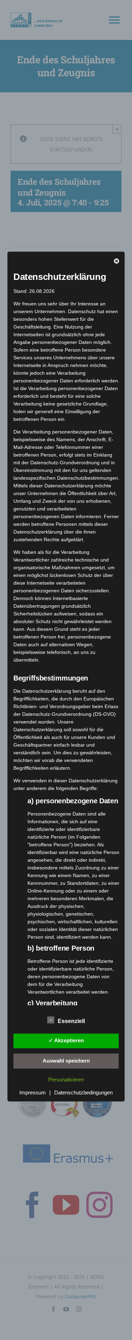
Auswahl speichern (66, 1061)
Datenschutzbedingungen (83, 1092)
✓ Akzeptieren (66, 1040)
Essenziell (71, 1021)
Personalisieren (66, 1079)
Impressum (32, 1092)
